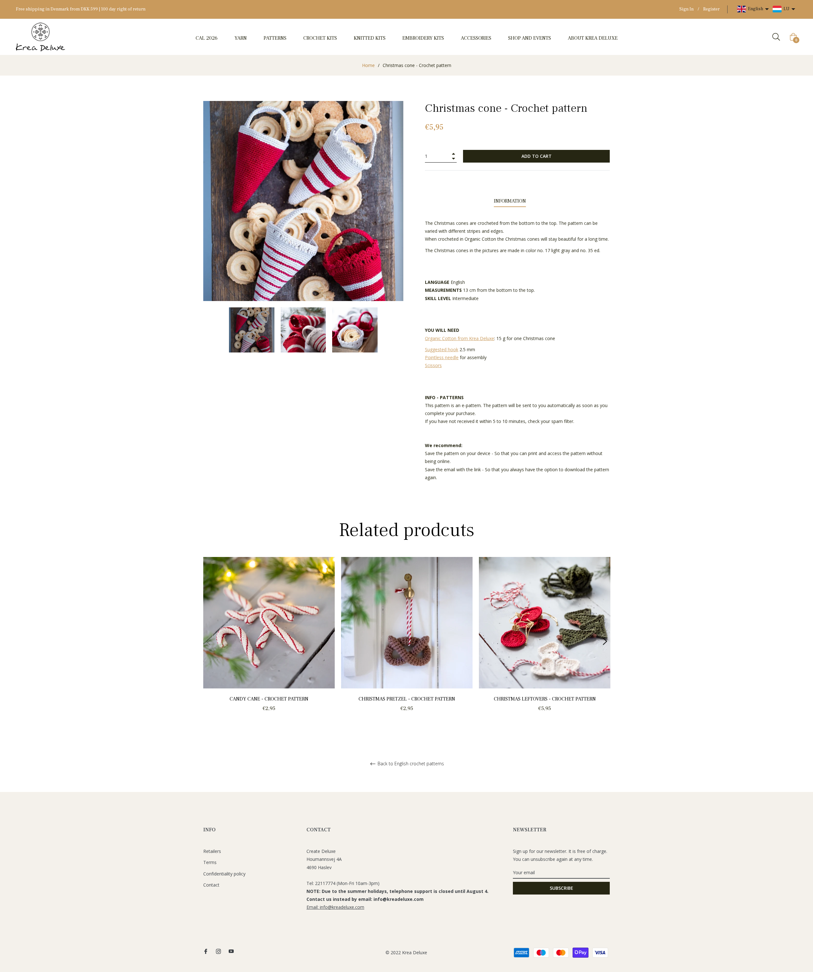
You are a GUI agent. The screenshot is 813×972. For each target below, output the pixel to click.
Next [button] (605, 641)
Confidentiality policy (224, 874)
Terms (210, 862)
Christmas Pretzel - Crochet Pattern (407, 699)
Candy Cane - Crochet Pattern (269, 699)
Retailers (212, 851)
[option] (269, 641)
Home (368, 65)
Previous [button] (208, 641)
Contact (211, 885)
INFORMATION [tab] (510, 201)
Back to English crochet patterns (410, 764)
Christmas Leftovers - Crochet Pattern (545, 699)
